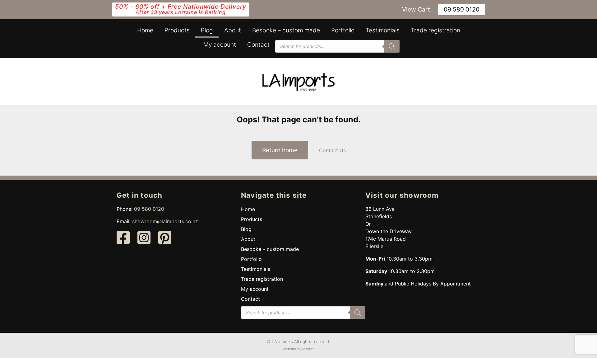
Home (145, 30)
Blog (207, 30)
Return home (280, 150)
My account (219, 44)
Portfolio (342, 30)
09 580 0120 (461, 9)
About (232, 30)
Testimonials (383, 30)
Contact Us (332, 150)
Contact (258, 44)
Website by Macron (299, 349)
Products (177, 30)
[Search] (392, 46)
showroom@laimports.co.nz (165, 221)
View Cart (416, 9)
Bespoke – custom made (286, 30)
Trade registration (435, 30)
